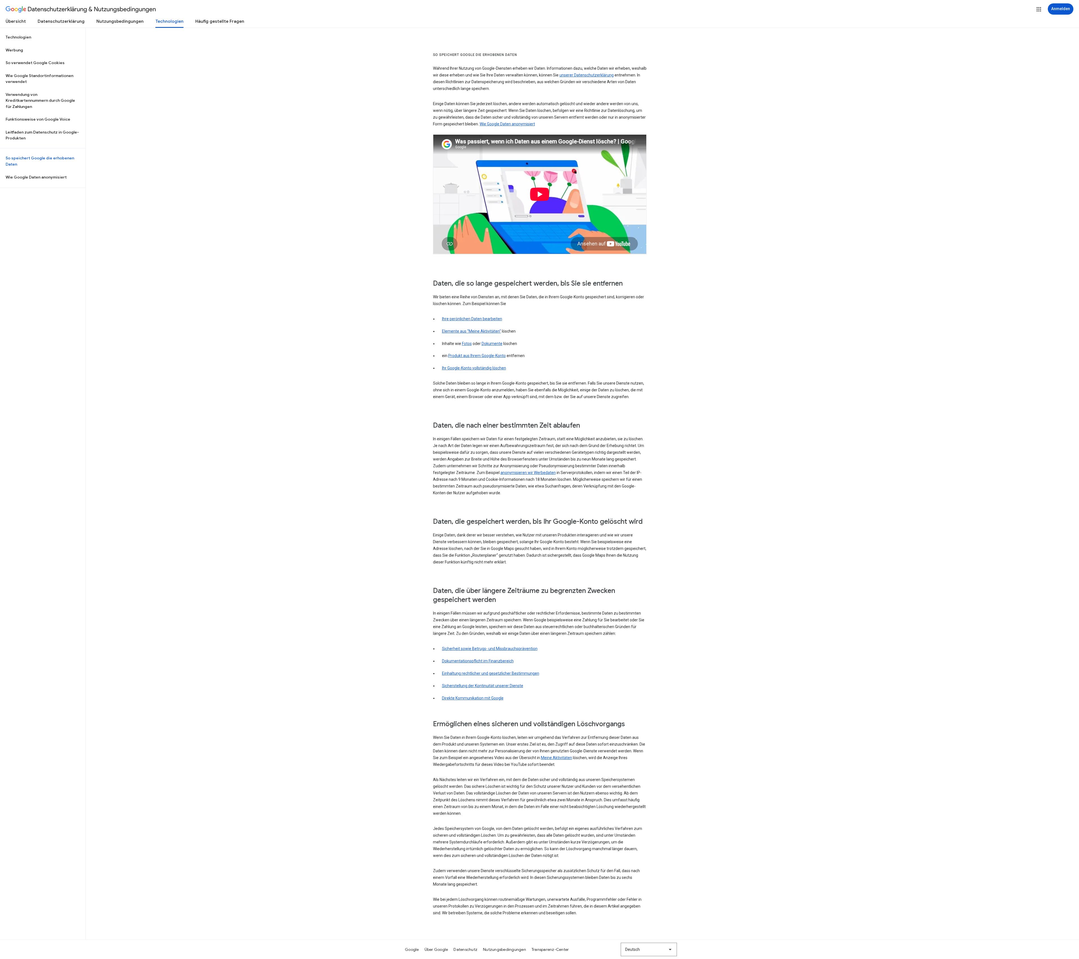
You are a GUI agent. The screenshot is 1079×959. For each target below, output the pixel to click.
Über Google (436, 949)
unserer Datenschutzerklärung (586, 75)
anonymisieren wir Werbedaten (528, 472)
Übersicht (16, 21)
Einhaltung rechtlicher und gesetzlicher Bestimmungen (490, 673)
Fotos (467, 343)
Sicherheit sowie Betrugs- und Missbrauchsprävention (490, 648)
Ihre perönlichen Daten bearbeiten (472, 319)
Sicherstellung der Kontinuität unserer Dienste (482, 685)
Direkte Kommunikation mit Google (473, 698)
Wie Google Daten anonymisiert (36, 177)
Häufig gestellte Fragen (219, 21)
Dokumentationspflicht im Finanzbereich (478, 661)
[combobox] (649, 949)
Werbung (14, 50)
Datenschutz (465, 949)
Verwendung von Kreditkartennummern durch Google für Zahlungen (40, 100)
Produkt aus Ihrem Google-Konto (477, 355)
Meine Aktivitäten (556, 757)
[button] (1038, 9)
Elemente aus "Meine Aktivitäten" (471, 331)
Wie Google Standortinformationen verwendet (39, 78)
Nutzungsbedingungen (120, 21)
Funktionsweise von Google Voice (38, 119)
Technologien (169, 21)
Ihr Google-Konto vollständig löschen (474, 368)
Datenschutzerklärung (61, 21)
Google (412, 949)
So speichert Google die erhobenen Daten (40, 161)
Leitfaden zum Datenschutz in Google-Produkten (42, 135)
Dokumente (492, 343)
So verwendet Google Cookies (35, 62)
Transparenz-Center (550, 949)
